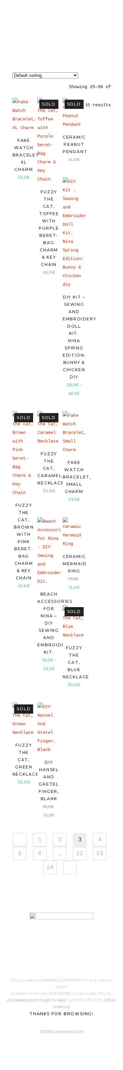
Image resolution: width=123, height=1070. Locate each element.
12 (79, 853)
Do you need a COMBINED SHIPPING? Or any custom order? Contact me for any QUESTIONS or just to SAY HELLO (61, 987)
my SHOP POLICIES (85, 999)
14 (49, 867)
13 (99, 853)
